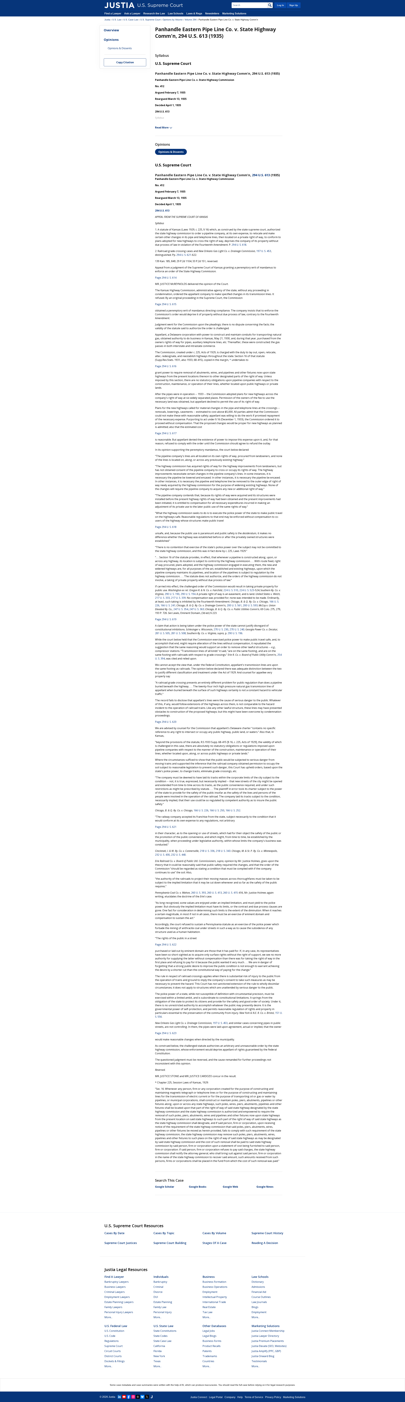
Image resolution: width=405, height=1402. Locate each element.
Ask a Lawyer (132, 13)
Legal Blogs (209, 1336)
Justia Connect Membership (268, 1331)
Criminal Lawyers (114, 1292)
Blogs (255, 1307)
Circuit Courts (112, 1351)
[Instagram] (133, 1397)
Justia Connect (198, 1397)
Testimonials (259, 1361)
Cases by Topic (163, 1233)
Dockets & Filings (114, 1361)
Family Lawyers (113, 1307)
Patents (207, 1351)
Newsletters (212, 13)
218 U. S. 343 (223, 851)
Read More (162, 127)
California (159, 1346)
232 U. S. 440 (178, 854)
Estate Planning (162, 1302)
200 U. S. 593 (250, 605)
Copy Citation (125, 62)
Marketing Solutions (234, 13)
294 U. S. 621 (183, 255)
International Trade (214, 1302)
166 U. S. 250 (217, 810)
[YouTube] (124, 1397)
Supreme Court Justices (120, 1243)
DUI (155, 1297)
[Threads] (138, 1397)
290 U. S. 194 (188, 594)
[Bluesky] (142, 1397)
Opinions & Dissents (171, 152)
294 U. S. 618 (239, 244)
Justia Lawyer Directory (265, 1336)
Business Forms (211, 1341)
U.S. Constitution (114, 1331)
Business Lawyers (115, 1287)
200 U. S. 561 (234, 605)
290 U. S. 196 (235, 633)
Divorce (157, 1292)
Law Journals (259, 1302)
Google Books (197, 1186)
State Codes (160, 1336)
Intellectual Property (214, 1297)
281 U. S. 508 (178, 633)
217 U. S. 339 (178, 598)
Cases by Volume (214, 1233)
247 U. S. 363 (196, 609)
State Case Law (162, 1341)
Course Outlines (261, 1297)
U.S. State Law (163, 1326)
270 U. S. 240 (237, 629)
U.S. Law (116, 19)
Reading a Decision (265, 1243)
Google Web (230, 1186)
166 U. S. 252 (233, 810)
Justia (107, 19)
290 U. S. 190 (172, 594)
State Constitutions (164, 1331)
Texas (157, 1361)
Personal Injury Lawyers (118, 1312)
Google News (264, 1186)
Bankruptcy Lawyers (116, 1282)
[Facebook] (129, 1397)
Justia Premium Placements (268, 1341)
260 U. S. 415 (230, 892)
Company (229, 1397)
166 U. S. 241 (168, 605)
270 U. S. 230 (221, 629)
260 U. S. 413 (214, 892)
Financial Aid (259, 1292)
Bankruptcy (160, 1282)
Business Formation (214, 1282)
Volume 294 (190, 19)
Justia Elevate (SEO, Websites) (269, 1346)
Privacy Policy (273, 1397)
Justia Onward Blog (263, 1356)
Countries (208, 1361)
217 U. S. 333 (162, 598)
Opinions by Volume (173, 19)
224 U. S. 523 (246, 590)
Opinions (111, 39)
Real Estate (209, 1307)
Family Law (159, 1307)
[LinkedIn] (119, 1397)
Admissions (258, 1287)
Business (208, 1277)
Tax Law (207, 1312)
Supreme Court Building (169, 1243)
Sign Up (293, 5)
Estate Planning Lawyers (119, 1302)
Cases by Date (114, 1233)
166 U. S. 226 (201, 810)
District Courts (113, 1356)
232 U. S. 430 (162, 854)
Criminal (158, 1287)
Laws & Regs (194, 13)
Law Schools (175, 13)
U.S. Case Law (130, 19)
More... (108, 1317)
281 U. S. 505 (162, 633)
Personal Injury (162, 1312)
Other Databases (214, 1326)
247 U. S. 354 (180, 609)
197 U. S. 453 (263, 251)
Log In (280, 5)
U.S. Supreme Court (150, 19)
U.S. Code (109, 1336)
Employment (209, 1292)
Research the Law (154, 13)
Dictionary (258, 1282)
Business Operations (214, 1287)
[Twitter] (147, 1397)
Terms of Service (254, 1397)
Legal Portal (216, 1397)
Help (240, 1397)
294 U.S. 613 (261, 175)
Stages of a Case (214, 1243)
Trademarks (209, 1356)
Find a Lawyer (112, 13)
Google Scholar (164, 1186)
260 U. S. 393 (198, 892)
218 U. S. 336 (207, 851)
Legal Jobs (208, 1331)
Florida (157, 1351)
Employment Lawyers (117, 1297)
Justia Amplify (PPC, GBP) (266, 1351)
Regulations (111, 1341)
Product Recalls (211, 1346)
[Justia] (119, 5)
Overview (111, 30)
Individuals (160, 1277)
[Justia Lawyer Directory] (151, 1397)
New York (159, 1356)
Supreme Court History (267, 1233)
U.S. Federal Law (115, 1326)
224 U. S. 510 (230, 590)
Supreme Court (113, 1346)
